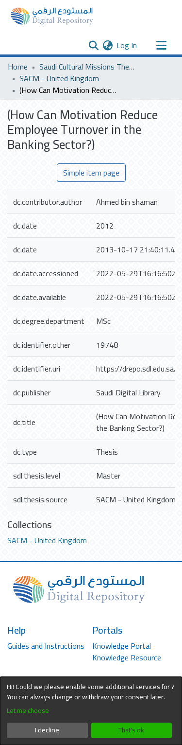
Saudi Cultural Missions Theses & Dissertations (87, 66)
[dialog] (91, 711)
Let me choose (28, 711)
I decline (47, 730)
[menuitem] (107, 45)
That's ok (131, 730)
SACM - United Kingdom (59, 78)
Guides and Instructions (45, 646)
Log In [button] (127, 45)
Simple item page (91, 172)
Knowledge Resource (126, 657)
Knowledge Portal (121, 646)
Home (18, 66)
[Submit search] (93, 45)
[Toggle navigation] (161, 45)
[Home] (52, 16)
